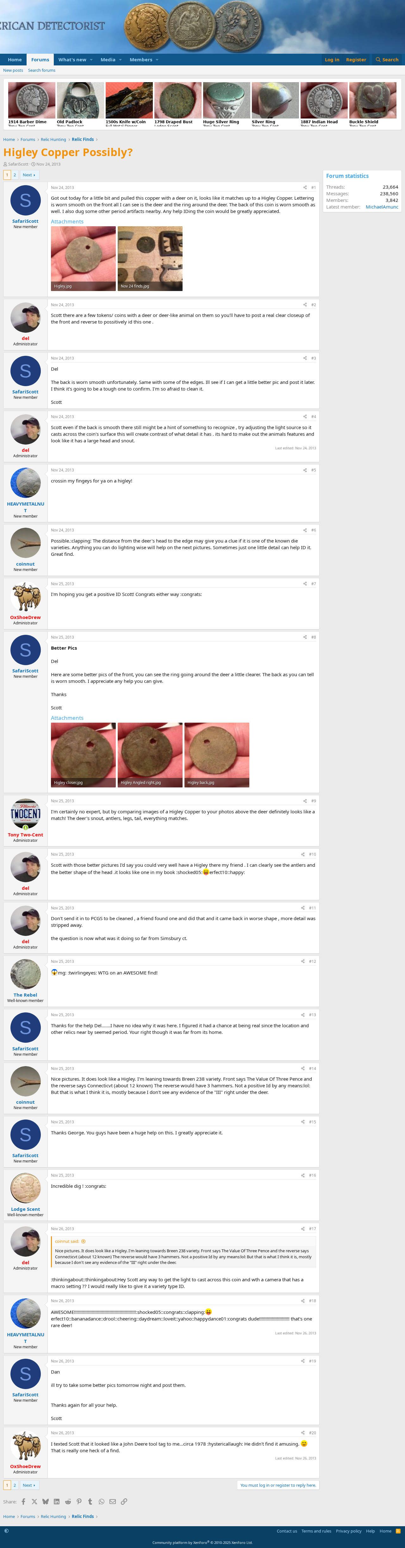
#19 (312, 1361)
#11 (312, 908)
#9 (313, 801)
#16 (312, 1175)
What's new (72, 59)
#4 (313, 416)
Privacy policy (349, 1531)
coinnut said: (67, 1241)
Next (27, 175)
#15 (312, 1122)
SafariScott (18, 164)
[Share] (305, 187)
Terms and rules (316, 1531)
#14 (312, 1068)
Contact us (287, 1531)
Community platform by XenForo (203, 1542)
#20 (312, 1433)
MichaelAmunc (382, 206)
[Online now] (25, 828)
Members (141, 59)
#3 (313, 358)
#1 (313, 187)
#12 (312, 961)
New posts (13, 70)
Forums (40, 59)
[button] (91, 59)
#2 (313, 304)
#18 (312, 1300)
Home (15, 59)
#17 (312, 1228)
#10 (312, 854)
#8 (313, 637)
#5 (313, 470)
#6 (313, 530)
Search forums (41, 70)
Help (370, 1531)
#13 (312, 1014)
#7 (313, 583)
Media (108, 59)
